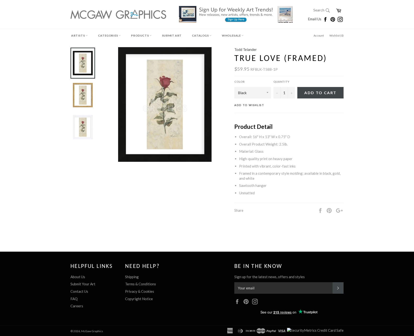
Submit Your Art (82, 284)
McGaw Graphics (92, 331)
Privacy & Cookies (139, 291)
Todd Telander (245, 49)
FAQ (74, 299)
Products (140, 35)
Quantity (281, 81)
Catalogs (200, 35)
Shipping (132, 277)
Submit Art (172, 35)
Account (319, 35)
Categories (108, 35)
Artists (78, 35)
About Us (77, 277)
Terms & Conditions (140, 284)
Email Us (315, 19)
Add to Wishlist (249, 105)
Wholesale (232, 35)
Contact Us (79, 291)
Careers (76, 306)
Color (239, 81)
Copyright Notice (139, 299)
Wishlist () (336, 35)
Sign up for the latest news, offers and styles (269, 277)
